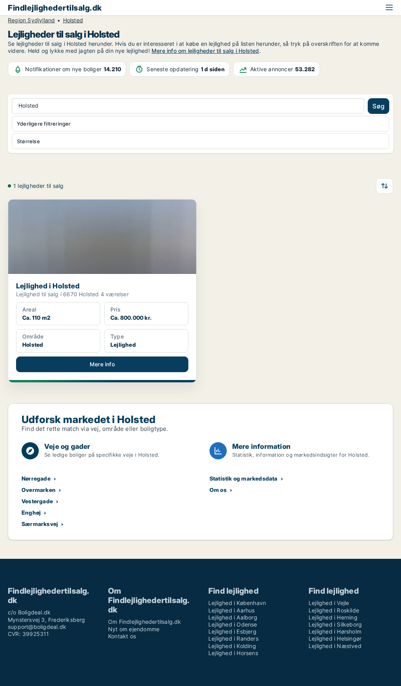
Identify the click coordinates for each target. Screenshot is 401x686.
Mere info (102, 364)
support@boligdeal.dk (37, 626)
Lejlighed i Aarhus (231, 610)
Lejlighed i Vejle (329, 603)
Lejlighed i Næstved (335, 646)
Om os (218, 489)
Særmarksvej (40, 523)
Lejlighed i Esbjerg (232, 631)
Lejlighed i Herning (333, 617)
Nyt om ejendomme (133, 629)
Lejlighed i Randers (233, 638)
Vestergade (37, 501)
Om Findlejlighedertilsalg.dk (144, 621)
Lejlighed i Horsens (233, 653)
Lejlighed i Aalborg (232, 617)
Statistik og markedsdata (244, 478)
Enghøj (31, 512)
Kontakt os (122, 636)
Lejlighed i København (237, 603)
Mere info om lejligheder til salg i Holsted (205, 50)
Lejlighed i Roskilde (334, 610)
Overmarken (39, 489)
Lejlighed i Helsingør (335, 638)
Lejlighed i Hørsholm (335, 631)
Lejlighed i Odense (232, 624)
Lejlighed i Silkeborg (335, 624)
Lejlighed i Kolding (232, 646)
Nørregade (36, 478)
